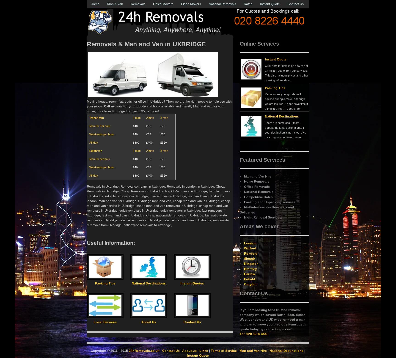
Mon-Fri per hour (99, 159)
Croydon (251, 284)
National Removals (222, 4)
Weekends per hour (101, 134)
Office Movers (163, 4)
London (250, 243)
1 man (137, 118)
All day (93, 142)
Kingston (251, 263)
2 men (150, 118)
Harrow (249, 274)
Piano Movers (191, 4)
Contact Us (296, 4)
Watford (250, 248)
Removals (138, 4)
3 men (164, 118)
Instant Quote (270, 4)
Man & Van (115, 4)
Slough (249, 258)
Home (95, 4)
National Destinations (282, 116)
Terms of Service (224, 351)
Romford (251, 253)
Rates (248, 4)
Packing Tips (275, 88)
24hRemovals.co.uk (144, 351)
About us (189, 351)
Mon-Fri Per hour (99, 126)
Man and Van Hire (253, 351)
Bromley (250, 269)
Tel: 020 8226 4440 (254, 334)
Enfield (249, 279)
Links (203, 351)
